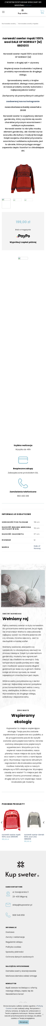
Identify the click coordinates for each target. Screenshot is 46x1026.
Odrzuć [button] (28, 5)
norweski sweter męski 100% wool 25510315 (11, 836)
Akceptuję (24, 1022)
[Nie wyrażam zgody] (42, 1015)
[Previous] (6, 178)
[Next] (40, 178)
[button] (3, 12)
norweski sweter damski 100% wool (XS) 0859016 (34, 837)
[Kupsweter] (23, 12)
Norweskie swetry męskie (28, 24)
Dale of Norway (37, 547)
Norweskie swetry (9, 24)
